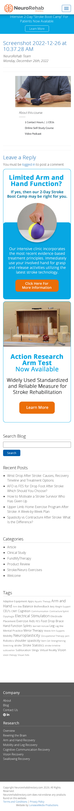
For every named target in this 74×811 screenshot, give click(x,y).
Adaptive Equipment (15, 601)
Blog (6, 705)
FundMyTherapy (19, 558)
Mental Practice (13, 630)
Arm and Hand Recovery (19, 740)
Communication (40, 611)
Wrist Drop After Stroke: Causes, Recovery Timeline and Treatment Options (38, 478)
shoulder (20, 640)
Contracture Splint (59, 611)
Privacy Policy (37, 801)
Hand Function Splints (17, 626)
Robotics (8, 640)
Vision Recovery (13, 754)
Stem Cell (45, 640)
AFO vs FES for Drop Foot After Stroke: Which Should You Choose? (35, 488)
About (7, 700)
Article (11, 547)
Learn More (37, 29)
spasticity (33, 640)
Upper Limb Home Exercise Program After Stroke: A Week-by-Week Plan (38, 509)
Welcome (14, 575)
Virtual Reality (48, 650)
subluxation (9, 650)
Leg (52, 625)
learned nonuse (41, 625)
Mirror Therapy (33, 630)
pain (67, 635)
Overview (9, 731)
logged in (28, 164)
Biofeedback (41, 606)
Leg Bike (59, 626)
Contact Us (10, 710)
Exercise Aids (25, 621)
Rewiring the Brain (15, 735)
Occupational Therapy (52, 635)
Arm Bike (17, 606)
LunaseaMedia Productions (43, 805)
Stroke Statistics (33, 645)
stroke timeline (52, 645)
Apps (31, 601)
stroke (18, 645)
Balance (28, 606)
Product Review (18, 564)
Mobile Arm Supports (54, 630)
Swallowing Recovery (16, 759)
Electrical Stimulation (32, 615)
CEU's (6, 611)
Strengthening (58, 640)
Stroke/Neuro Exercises (24, 570)
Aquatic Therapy (43, 601)
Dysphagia (8, 616)
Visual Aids (23, 654)
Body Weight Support (60, 606)
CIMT (14, 611)
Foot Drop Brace (52, 621)
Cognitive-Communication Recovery (26, 749)
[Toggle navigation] (66, 8)
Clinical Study (16, 552)
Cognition (24, 611)
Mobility (8, 636)
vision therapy (10, 655)
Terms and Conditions (15, 801)
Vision (62, 650)
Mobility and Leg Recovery (20, 745)
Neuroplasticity (26, 635)
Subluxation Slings (27, 650)
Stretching (8, 645)
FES (38, 621)
